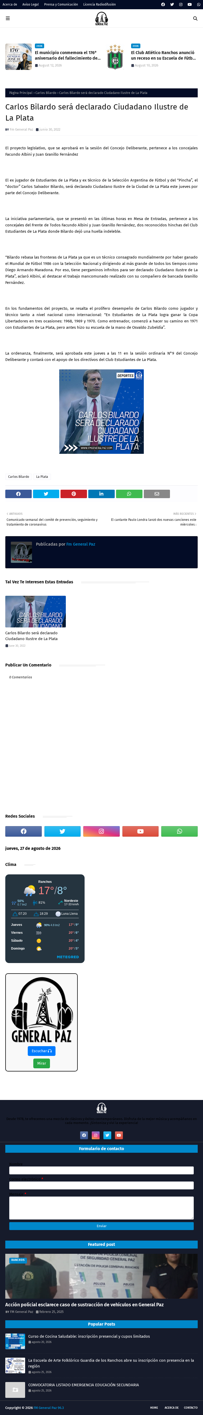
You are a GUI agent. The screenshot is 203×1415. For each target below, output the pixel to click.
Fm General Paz (21, 129)
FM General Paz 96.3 (49, 1408)
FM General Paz (21, 1312)
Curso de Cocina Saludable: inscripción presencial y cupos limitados (89, 1336)
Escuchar (40, 1051)
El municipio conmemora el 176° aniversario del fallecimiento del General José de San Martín (67, 55)
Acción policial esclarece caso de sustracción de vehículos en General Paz (84, 1305)
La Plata (42, 477)
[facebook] (163, 4)
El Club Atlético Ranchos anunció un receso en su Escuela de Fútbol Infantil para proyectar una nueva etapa (163, 55)
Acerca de (10, 4)
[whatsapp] (198, 4)
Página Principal (21, 93)
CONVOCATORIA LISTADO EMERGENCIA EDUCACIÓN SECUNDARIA (83, 1385)
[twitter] (172, 4)
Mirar (41, 1063)
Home (154, 1407)
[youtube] (189, 4)
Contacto (191, 1407)
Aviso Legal (30, 4)
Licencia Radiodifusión (99, 4)
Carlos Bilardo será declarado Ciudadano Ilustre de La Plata (31, 636)
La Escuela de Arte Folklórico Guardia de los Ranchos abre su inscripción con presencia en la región (111, 1363)
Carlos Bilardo (45, 93)
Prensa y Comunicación (61, 4)
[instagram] (181, 4)
